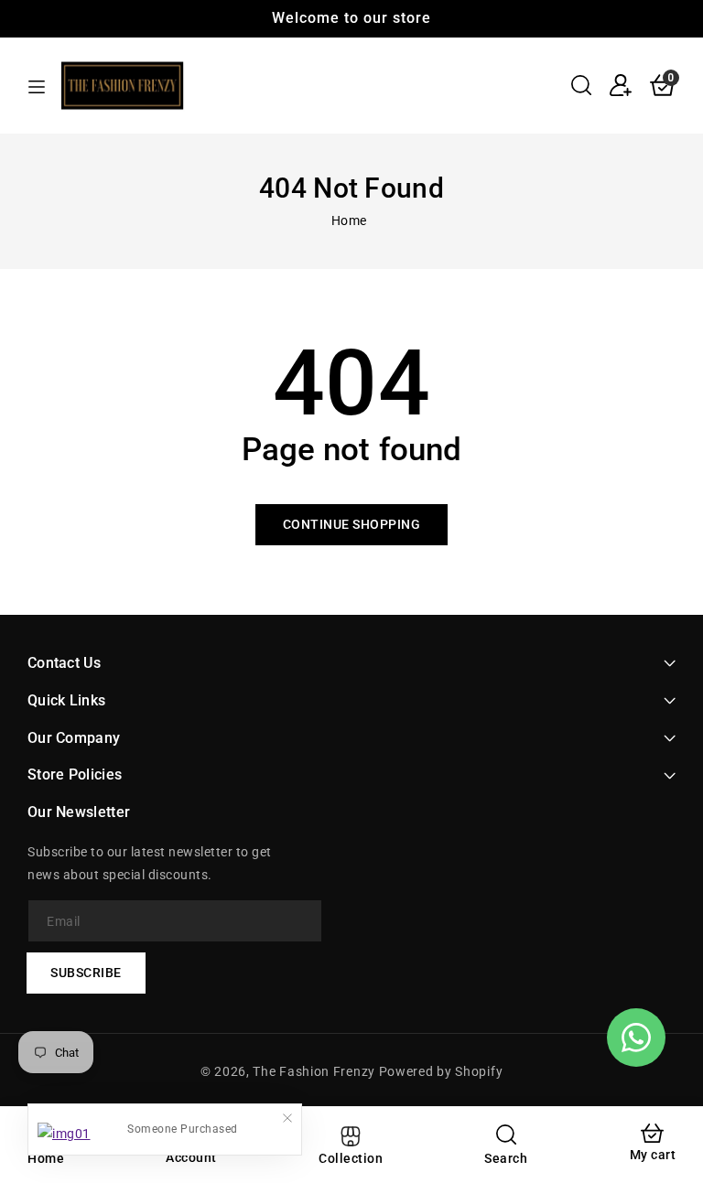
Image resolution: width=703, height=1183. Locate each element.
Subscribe (86, 972)
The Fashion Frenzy (315, 1071)
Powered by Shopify (441, 1071)
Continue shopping (352, 524)
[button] (581, 85)
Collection (351, 1158)
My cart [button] (653, 1154)
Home (349, 220)
